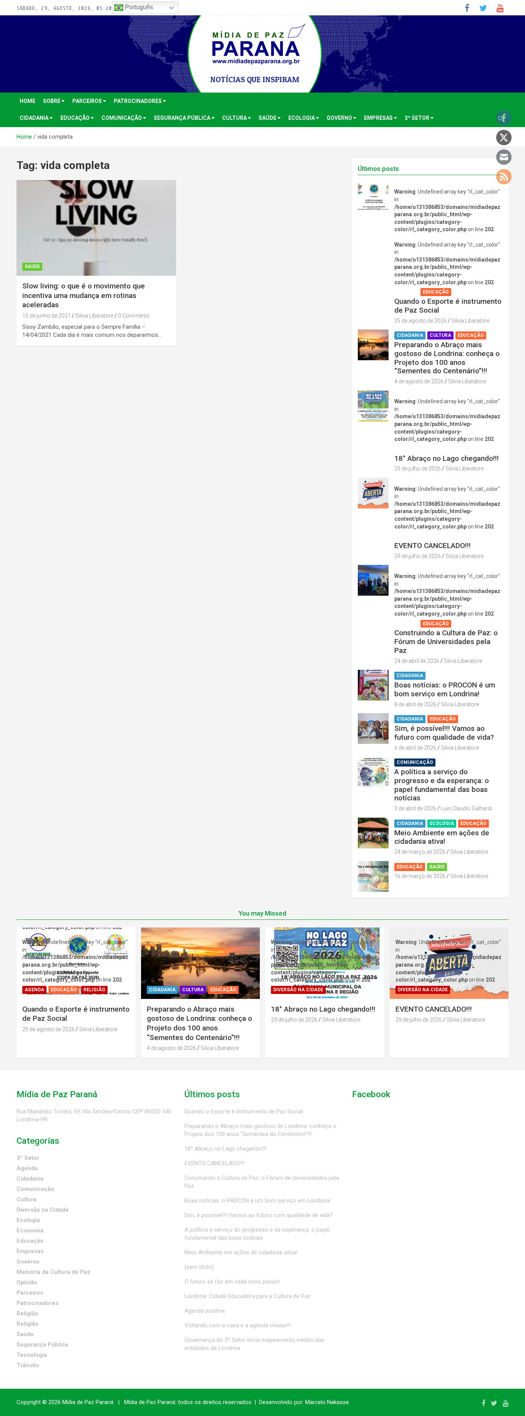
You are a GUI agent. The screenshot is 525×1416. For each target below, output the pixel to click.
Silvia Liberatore (94, 316)
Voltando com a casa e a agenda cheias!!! (237, 1325)
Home (27, 101)
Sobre (52, 101)
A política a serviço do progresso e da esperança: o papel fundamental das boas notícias (441, 784)
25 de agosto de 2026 (420, 321)
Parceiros (87, 101)
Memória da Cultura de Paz (53, 1272)
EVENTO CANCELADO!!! (432, 545)
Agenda (406, 292)
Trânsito (28, 1365)
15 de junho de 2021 (46, 316)
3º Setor (417, 118)
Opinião (27, 1282)
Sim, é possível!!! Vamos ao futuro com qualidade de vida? (444, 733)
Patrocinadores (138, 101)
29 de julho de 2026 (417, 468)
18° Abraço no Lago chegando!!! (446, 458)
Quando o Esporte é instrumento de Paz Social (448, 306)
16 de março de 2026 (419, 876)
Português (138, 7)
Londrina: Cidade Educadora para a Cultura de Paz (247, 1296)
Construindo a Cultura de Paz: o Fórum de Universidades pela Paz (446, 641)
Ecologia (302, 118)
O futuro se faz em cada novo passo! (232, 1281)
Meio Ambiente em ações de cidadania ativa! (441, 837)
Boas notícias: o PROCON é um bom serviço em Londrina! (444, 689)
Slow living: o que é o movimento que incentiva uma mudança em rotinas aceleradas (83, 295)
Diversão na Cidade (422, 449)
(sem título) (199, 1267)
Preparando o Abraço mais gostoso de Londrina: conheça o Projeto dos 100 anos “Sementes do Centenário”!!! (447, 357)
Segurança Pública (182, 118)
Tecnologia (32, 1354)
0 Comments (134, 316)
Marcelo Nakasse (327, 1402)
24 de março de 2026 (419, 852)
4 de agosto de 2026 (419, 381)
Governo (340, 118)
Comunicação (122, 118)
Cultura (235, 118)
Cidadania (35, 118)
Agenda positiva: (205, 1310)
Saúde (268, 118)
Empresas (379, 118)
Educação (75, 118)
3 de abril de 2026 (415, 808)
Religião (466, 292)
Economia (30, 1230)
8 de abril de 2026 (415, 704)
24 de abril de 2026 (416, 661)
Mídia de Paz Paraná (87, 1402)
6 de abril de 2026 (415, 748)
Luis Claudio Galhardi (466, 808)
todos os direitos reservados (214, 1402)
